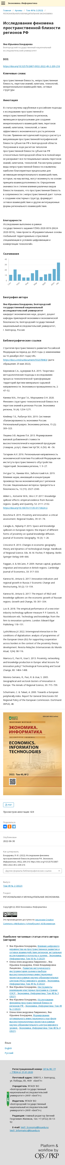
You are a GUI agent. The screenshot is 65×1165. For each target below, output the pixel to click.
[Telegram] (14, 826)
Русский (9, 1052)
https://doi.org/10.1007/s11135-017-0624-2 (25, 507)
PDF (10, 804)
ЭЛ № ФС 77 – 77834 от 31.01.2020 (33, 1071)
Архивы (18, 10)
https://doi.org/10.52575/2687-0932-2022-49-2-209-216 (31, 66)
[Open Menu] (3, 3)
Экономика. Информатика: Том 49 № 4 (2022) (34, 982)
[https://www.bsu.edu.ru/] (8, 1106)
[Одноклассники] (9, 826)
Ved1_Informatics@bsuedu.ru (25, 1130)
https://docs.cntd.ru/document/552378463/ (25, 359)
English (8, 1048)
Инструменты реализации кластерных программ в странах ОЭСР (33, 990)
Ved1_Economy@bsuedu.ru (34, 1127)
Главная (7, 10)
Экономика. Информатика (22, 3)
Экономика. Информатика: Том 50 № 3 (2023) (35, 957)
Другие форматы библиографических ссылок (28, 870)
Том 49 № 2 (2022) (34, 10)
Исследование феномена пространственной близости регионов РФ (31, 1002)
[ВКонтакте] (5, 826)
